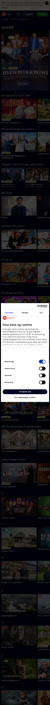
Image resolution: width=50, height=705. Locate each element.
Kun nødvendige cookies (25, 397)
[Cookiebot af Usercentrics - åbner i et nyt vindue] (37, 306)
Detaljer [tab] (25, 313)
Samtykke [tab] (9, 313)
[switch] (42, 368)
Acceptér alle (25, 392)
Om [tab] (41, 313)
